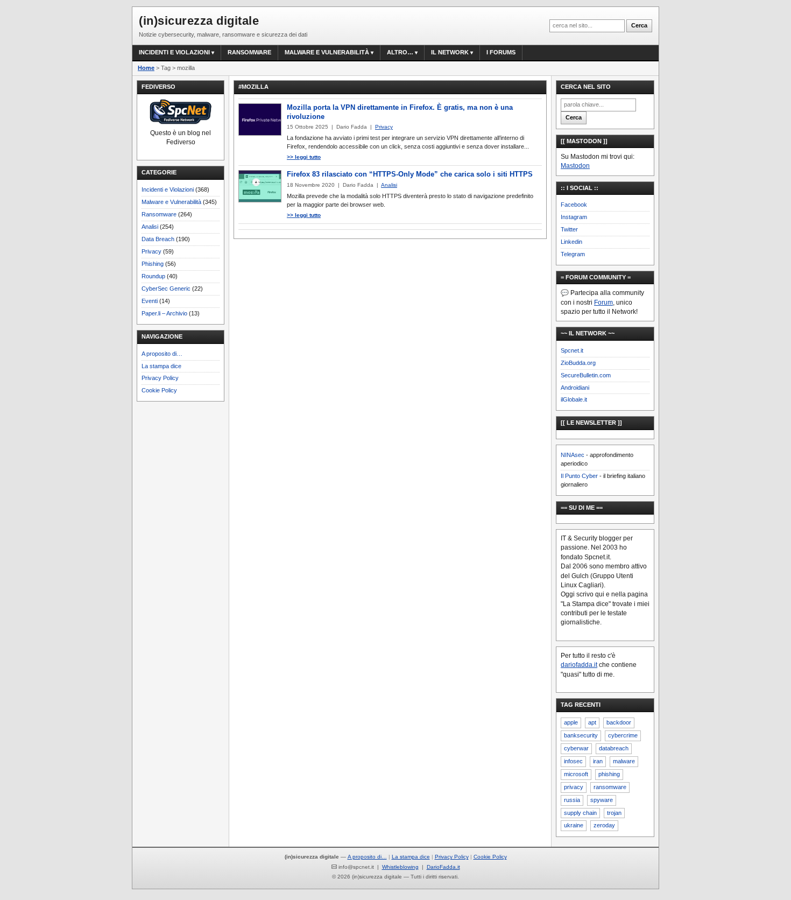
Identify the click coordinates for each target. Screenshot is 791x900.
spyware (601, 800)
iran (598, 761)
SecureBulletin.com (586, 375)
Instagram (574, 217)
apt (592, 722)
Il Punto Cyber (579, 476)
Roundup (153, 276)
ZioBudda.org (578, 363)
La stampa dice (161, 366)
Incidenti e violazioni (174, 52)
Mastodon (575, 166)
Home (146, 68)
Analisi (150, 226)
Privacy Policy (160, 378)
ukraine (573, 825)
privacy (573, 787)
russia (572, 800)
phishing (609, 774)
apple (571, 722)
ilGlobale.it (574, 399)
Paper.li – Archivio (164, 313)
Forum (603, 302)
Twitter (569, 229)
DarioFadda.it (443, 867)
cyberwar (576, 748)
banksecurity (581, 735)
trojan (614, 813)
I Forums (500, 52)
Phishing (153, 264)
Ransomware (249, 52)
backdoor (618, 722)
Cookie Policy (159, 390)
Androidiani (575, 387)
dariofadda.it (579, 665)
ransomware (610, 787)
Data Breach (158, 239)
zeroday (604, 825)
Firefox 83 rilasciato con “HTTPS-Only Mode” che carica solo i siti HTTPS (410, 174)
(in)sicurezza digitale (199, 20)
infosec (573, 761)
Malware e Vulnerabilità (327, 52)
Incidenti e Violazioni (168, 189)
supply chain (580, 813)
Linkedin (571, 241)
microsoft (576, 774)
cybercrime (623, 735)
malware (624, 761)
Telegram (573, 254)
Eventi (150, 301)
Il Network (450, 52)
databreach (613, 748)
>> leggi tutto (304, 157)
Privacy (151, 251)
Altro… (400, 52)
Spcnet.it (572, 350)
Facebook (574, 204)
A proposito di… (162, 353)
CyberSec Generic (166, 288)
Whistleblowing (400, 867)
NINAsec (572, 455)
